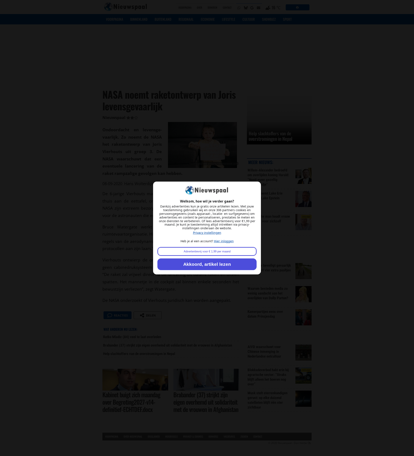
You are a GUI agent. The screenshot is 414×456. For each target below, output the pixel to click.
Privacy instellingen (207, 233)
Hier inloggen (224, 241)
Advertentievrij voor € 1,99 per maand (207, 251)
